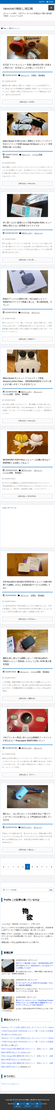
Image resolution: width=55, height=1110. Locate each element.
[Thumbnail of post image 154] (27, 796)
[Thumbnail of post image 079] (27, 281)
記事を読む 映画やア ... (27, 339)
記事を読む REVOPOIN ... (27, 496)
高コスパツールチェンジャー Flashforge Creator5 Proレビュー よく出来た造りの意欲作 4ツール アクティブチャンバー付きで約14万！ (34, 1002)
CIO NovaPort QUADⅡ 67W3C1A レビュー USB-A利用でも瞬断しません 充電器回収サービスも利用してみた (27, 584)
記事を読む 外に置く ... (27, 260)
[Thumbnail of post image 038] (27, 47)
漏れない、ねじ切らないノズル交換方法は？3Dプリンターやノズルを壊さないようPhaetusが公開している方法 (27, 816)
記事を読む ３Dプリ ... (27, 775)
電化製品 (41, 75)
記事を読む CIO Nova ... (27, 619)
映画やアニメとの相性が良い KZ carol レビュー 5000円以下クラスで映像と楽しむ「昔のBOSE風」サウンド (27, 301)
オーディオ (25, 312)
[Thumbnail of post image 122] (27, 641)
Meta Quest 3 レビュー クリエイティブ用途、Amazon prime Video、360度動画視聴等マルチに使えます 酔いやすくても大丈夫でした (27, 381)
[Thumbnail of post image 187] (27, 564)
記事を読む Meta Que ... (27, 183)
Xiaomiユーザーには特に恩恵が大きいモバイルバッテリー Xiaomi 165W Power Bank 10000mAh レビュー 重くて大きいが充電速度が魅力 (27, 1031)
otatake (14, 1034)
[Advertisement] (23, 527)
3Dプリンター (27, 233)
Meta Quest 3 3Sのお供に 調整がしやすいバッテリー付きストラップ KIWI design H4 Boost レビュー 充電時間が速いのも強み (27, 144)
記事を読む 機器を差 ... (27, 698)
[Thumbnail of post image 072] (27, 124)
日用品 (33, 75)
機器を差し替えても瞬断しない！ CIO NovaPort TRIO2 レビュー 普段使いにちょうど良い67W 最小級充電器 (27, 661)
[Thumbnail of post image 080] (27, 205)
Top (4, 28)
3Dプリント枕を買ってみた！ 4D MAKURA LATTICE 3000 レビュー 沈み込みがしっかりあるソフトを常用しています (34, 965)
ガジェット (25, 75)
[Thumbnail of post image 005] (27, 720)
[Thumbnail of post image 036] (27, 361)
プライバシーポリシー (10, 1084)
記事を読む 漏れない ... (27, 850)
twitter (25, 934)
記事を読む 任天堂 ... (27, 102)
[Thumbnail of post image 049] (27, 442)
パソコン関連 (37, 155)
